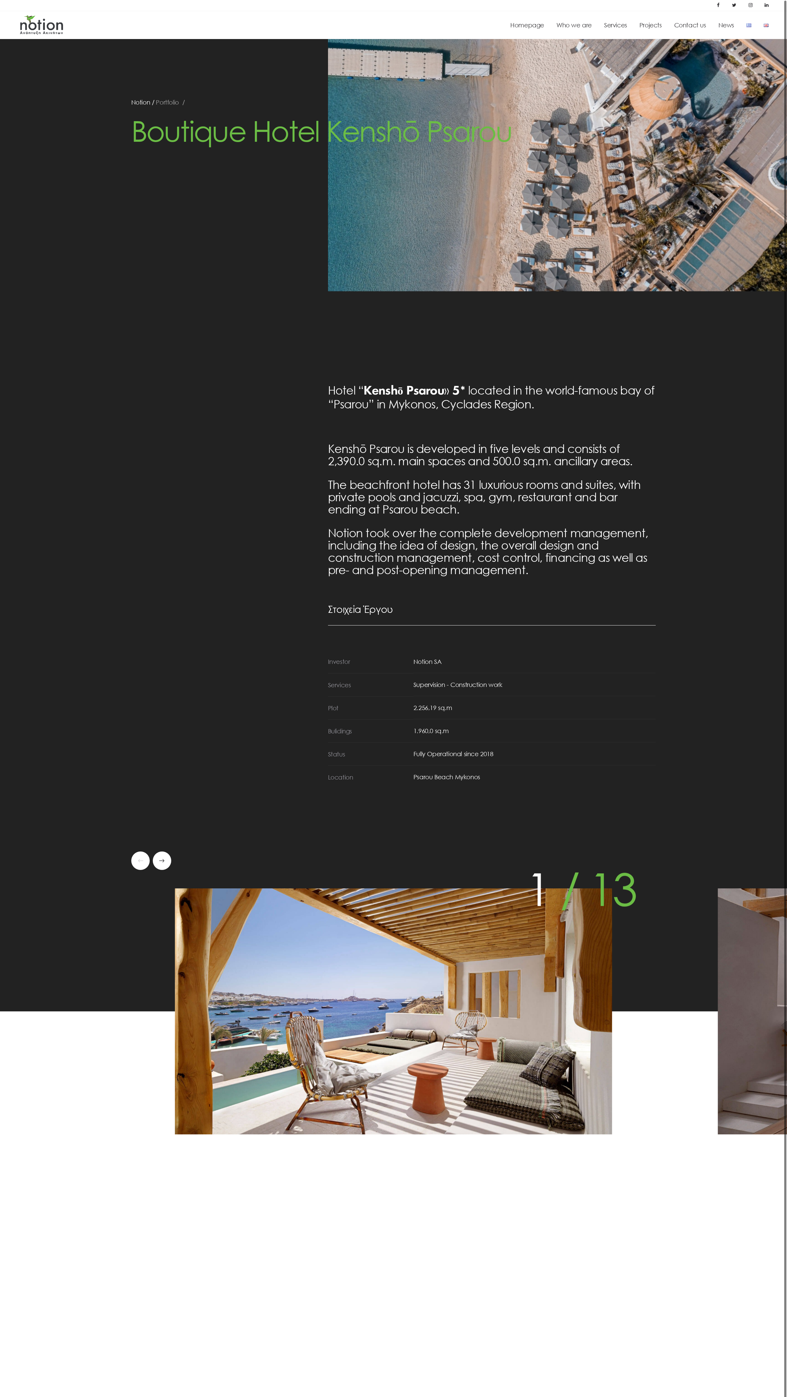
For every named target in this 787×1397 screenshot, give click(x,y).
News (726, 25)
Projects (650, 25)
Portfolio (167, 102)
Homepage (527, 25)
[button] (162, 860)
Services (615, 25)
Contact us (690, 25)
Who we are (574, 25)
